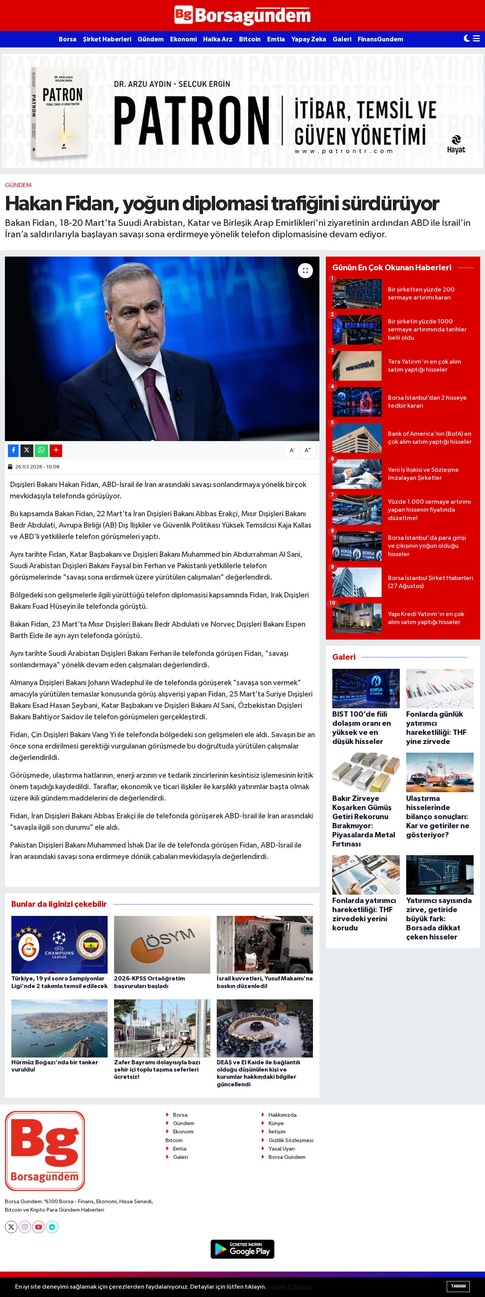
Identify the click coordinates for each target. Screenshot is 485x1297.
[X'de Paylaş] (26, 450)
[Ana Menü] (476, 39)
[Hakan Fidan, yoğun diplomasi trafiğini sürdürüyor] (162, 349)
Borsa (68, 39)
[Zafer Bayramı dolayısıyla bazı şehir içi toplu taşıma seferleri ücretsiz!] (162, 1028)
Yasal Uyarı (282, 1149)
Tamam (458, 1286)
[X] (11, 1227)
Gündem (151, 39)
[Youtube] (38, 1227)
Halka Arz (218, 39)
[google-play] (242, 1249)
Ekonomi (183, 39)
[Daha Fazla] (56, 450)
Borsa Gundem (287, 1157)
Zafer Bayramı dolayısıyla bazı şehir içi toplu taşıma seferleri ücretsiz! (157, 1069)
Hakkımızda (283, 1115)
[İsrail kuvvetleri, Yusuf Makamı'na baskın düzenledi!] (265, 944)
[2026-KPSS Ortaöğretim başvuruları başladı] (162, 944)
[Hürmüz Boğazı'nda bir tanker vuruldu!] (59, 1028)
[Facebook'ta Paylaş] (13, 450)
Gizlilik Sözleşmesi (291, 1140)
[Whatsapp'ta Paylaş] (41, 450)
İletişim (277, 1132)
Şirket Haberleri (107, 39)
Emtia (276, 39)
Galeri (342, 39)
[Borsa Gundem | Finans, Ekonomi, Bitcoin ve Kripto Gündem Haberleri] (242, 15)
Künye (276, 1123)
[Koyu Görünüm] (467, 39)
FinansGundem (380, 39)
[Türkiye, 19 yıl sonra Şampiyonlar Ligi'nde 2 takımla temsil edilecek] (59, 944)
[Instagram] (25, 1227)
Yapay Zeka (308, 39)
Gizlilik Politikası (290, 1287)
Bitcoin (250, 39)
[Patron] (242, 110)
